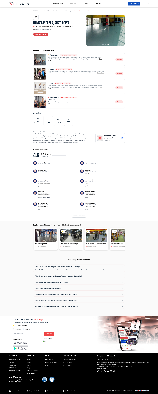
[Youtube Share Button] (108, 371)
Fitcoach (73, 4)
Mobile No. (18, 329)
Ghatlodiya (68, 11)
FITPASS (35, 11)
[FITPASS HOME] (19, 3)
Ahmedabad (44, 11)
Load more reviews (79, 216)
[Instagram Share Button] (105, 371)
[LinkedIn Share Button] (111, 371)
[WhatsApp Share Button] (114, 371)
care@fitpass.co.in (126, 366)
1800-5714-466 (110, 366)
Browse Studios (57, 4)
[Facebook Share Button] (98, 371)
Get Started (134, 4)
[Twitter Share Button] (101, 371)
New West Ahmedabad (56, 11)
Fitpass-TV (98, 4)
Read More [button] (100, 73)
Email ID (27, 329)
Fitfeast (86, 4)
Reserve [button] (119, 59)
